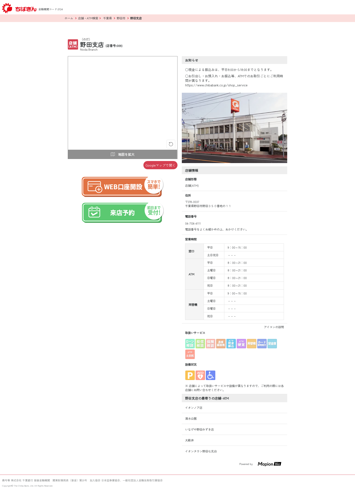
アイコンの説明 (274, 327)
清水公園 (191, 418)
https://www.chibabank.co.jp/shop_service (216, 85)
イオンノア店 (193, 408)
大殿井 (189, 440)
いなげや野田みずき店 (199, 429)
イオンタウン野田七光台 (201, 451)
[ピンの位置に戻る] (171, 144)
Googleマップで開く (160, 165)
